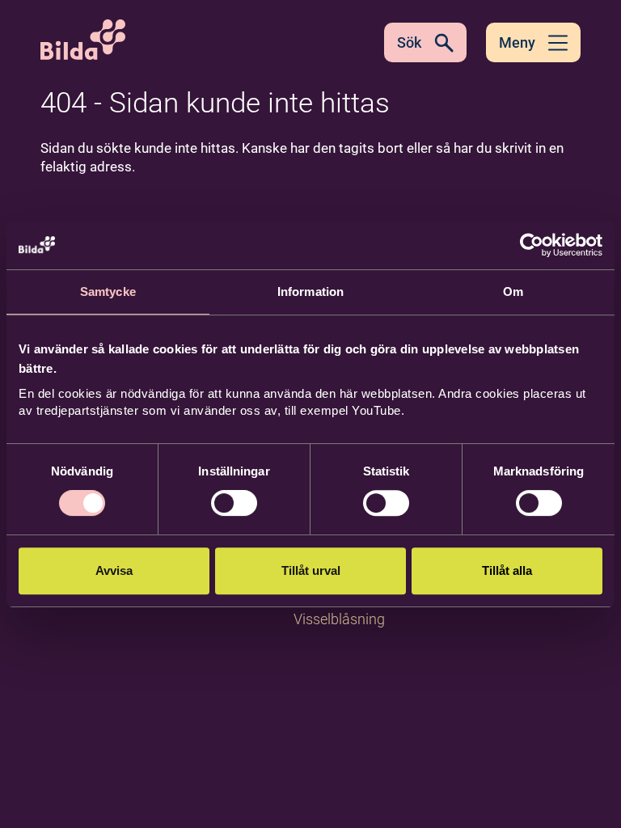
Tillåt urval (310, 570)
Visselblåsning (339, 618)
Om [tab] (513, 291)
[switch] (234, 503)
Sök (409, 42)
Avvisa (114, 570)
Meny (517, 42)
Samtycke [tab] (108, 291)
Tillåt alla (507, 570)
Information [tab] (310, 291)
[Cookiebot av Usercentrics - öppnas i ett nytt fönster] (531, 245)
